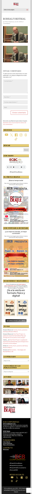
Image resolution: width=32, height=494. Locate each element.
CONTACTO (13, 490)
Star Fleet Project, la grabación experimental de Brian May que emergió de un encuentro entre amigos (14, 335)
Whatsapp (6, 449)
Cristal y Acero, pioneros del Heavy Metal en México (15, 330)
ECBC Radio (6, 431)
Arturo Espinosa (9, 21)
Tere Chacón (6, 442)
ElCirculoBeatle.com (9, 424)
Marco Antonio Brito (9, 445)
